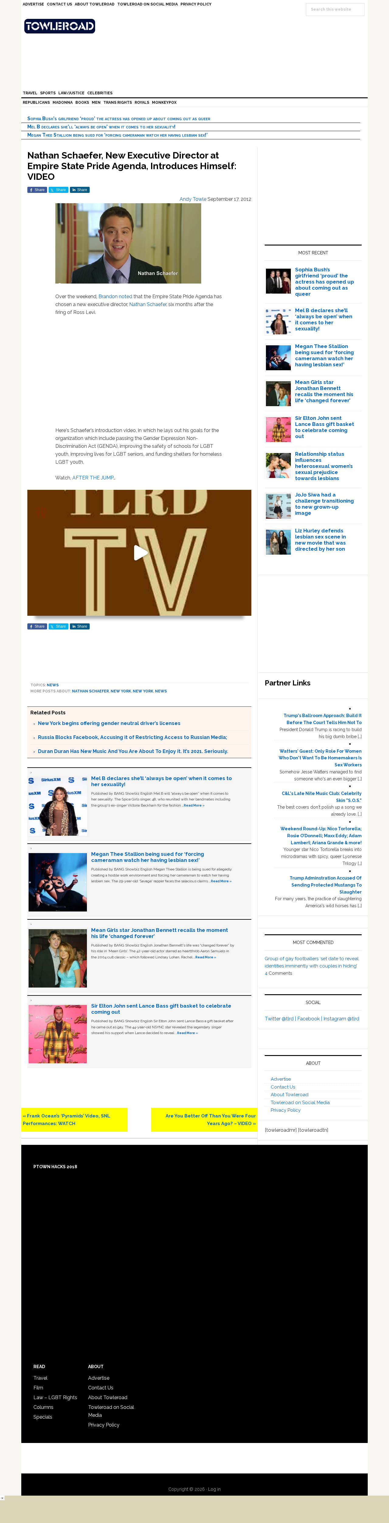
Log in (214, 1489)
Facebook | (310, 1019)
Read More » (194, 805)
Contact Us (283, 1087)
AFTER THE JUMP (92, 478)
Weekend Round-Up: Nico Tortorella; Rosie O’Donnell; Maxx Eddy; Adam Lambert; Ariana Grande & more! (321, 835)
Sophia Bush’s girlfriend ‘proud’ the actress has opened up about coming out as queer (118, 118)
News (53, 685)
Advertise (281, 1079)
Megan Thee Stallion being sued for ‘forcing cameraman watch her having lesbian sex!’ (117, 135)
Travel (40, 1378)
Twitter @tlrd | (281, 1019)
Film (38, 1388)
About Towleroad (289, 1094)
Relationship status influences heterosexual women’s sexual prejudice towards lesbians (324, 466)
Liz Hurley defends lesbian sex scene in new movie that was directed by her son (320, 540)
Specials (42, 1417)
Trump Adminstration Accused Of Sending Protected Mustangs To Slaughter (326, 885)
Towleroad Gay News (196, 26)
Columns (43, 1407)
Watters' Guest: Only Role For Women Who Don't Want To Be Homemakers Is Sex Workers (320, 758)
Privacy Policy (286, 1110)
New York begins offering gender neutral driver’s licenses (109, 723)
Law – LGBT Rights (55, 1397)
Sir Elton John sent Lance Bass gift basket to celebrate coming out (324, 427)
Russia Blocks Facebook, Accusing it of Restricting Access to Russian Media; (132, 737)
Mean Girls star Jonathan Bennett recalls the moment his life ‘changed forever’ (324, 391)
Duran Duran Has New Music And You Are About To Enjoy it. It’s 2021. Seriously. (133, 751)
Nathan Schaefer (147, 304)
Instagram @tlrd (341, 1019)
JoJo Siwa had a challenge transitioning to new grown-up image (324, 504)
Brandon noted (115, 296)
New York (121, 691)
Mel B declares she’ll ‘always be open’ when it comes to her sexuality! (101, 127)
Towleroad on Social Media (300, 1102)
